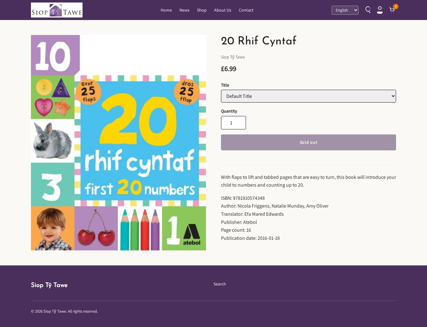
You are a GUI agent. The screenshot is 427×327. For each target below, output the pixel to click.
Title (225, 85)
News (184, 10)
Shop (202, 10)
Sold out (309, 142)
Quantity (229, 111)
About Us (222, 10)
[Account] (380, 10)
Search (220, 284)
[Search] (367, 10)
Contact (246, 10)
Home (166, 10)
